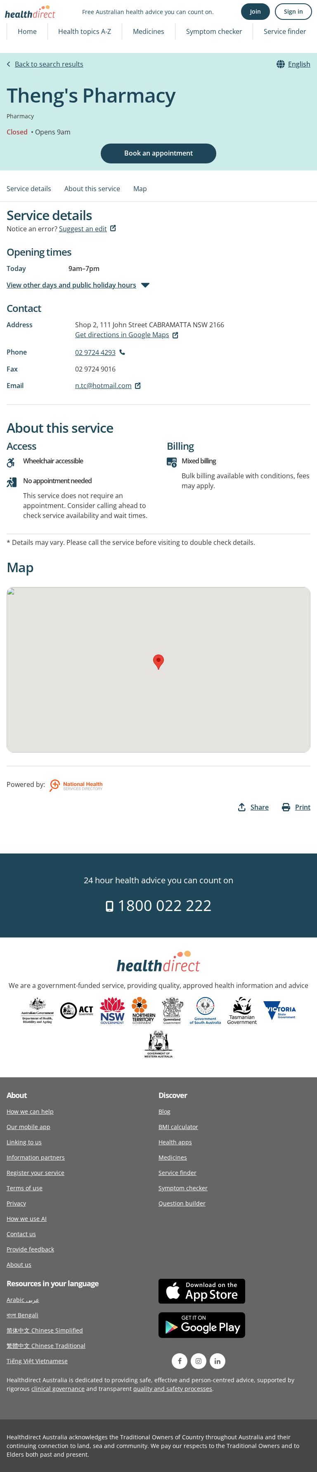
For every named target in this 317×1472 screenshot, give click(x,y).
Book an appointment (158, 153)
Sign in (293, 11)
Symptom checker (214, 31)
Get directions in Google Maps (122, 334)
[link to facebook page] (179, 1361)
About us (19, 1264)
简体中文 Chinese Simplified (45, 1330)
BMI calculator (178, 1127)
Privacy (16, 1203)
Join (255, 11)
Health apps (175, 1142)
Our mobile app (28, 1127)
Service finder (285, 31)
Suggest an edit (83, 228)
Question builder (182, 1203)
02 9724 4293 (95, 352)
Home (27, 31)
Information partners (36, 1157)
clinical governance (58, 1389)
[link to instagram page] (198, 1361)
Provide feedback (30, 1249)
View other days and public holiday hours (71, 285)
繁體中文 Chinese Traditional (46, 1346)
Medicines (148, 31)
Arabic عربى (23, 1300)
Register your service (35, 1173)
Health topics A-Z (84, 31)
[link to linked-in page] (217, 1361)
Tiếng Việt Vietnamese (37, 1361)
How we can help (30, 1111)
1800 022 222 (163, 905)
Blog (164, 1111)
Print (302, 807)
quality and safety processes (172, 1389)
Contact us (21, 1234)
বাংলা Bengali (22, 1315)
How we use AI (27, 1219)
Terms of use (25, 1188)
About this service (92, 188)
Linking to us (24, 1142)
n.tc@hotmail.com (103, 385)
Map (140, 188)
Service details (29, 188)
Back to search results (49, 64)
